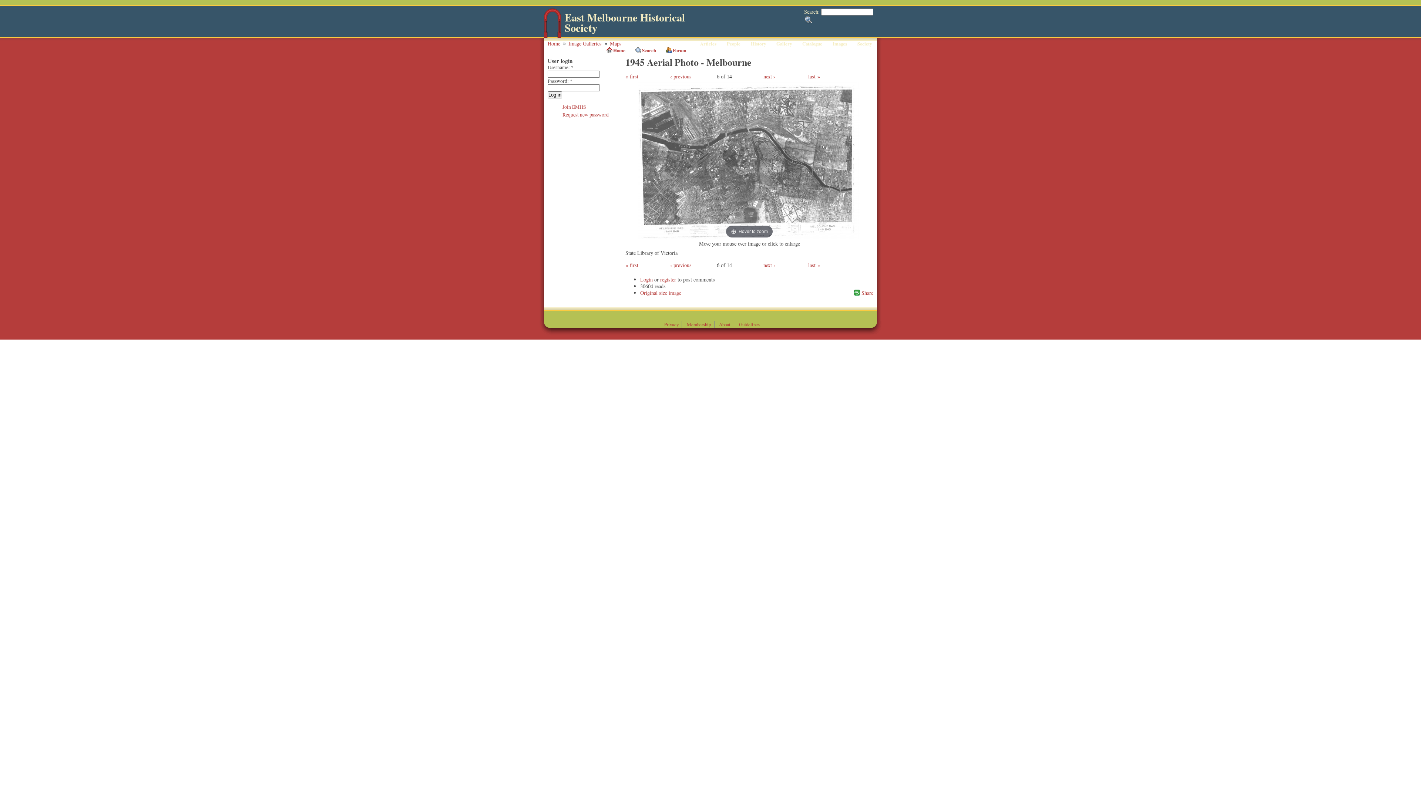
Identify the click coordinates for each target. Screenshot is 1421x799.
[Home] (552, 36)
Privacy (671, 324)
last (812, 76)
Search (649, 50)
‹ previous (681, 76)
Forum (679, 50)
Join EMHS (574, 107)
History (758, 43)
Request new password (585, 114)
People (733, 43)
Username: (561, 67)
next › (769, 76)
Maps (616, 43)
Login (646, 279)
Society (864, 43)
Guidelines (749, 324)
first (634, 76)
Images (840, 43)
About (724, 324)
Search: (812, 11)
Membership (699, 324)
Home (554, 43)
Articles (708, 43)
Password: (560, 81)
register (668, 279)
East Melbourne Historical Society (625, 23)
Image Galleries (585, 43)
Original (649, 292)
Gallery (784, 43)
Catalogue (812, 43)
